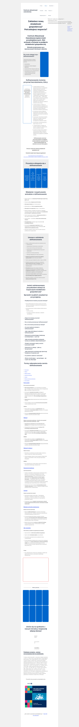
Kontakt (49, 15)
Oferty (46, 10)
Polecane (50, 10)
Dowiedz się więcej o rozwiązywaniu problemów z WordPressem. (70, 28)
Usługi (46, 5)
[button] (42, 6)
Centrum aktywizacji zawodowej (30, 11)
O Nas (41, 5)
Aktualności (51, 5)
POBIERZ (26, 602)
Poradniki (41, 10)
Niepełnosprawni (43, 15)
